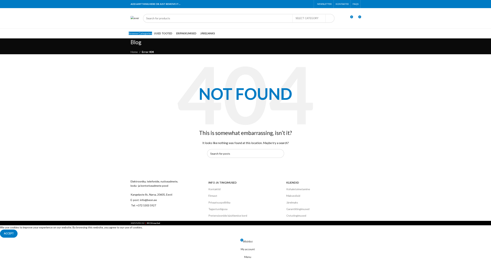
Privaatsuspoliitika (219, 202)
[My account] (342, 18)
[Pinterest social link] (299, 4)
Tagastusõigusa (217, 209)
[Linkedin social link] (304, 4)
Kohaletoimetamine (298, 189)
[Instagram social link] (147, 215)
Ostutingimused (296, 215)
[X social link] (294, 4)
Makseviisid (293, 195)
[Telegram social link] (309, 4)
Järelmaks (292, 202)
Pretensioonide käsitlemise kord (227, 215)
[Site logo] (135, 17)
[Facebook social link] (289, 4)
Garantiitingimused (297, 209)
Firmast (212, 195)
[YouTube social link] (154, 215)
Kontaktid (214, 189)
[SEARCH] (330, 18)
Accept (9, 233)
